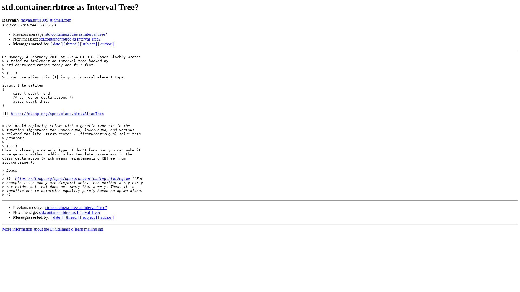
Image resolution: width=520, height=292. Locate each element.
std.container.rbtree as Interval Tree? (76, 34)
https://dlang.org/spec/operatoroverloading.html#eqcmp (72, 179)
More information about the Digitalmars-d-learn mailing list (52, 229)
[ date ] (57, 44)
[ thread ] (71, 44)
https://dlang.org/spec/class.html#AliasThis (57, 114)
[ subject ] (88, 44)
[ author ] (106, 44)
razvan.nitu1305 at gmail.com (46, 20)
